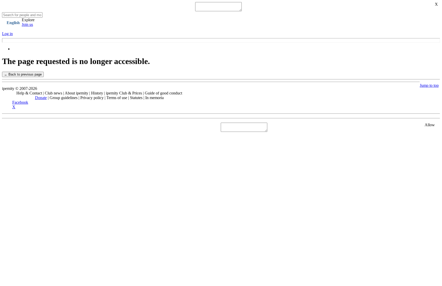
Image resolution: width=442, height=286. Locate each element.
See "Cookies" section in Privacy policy (34, 127)
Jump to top (429, 85)
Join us (27, 24)
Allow (430, 125)
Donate (41, 98)
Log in (7, 33)
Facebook (20, 102)
